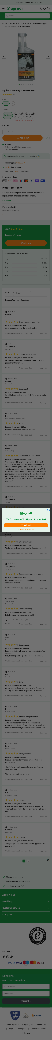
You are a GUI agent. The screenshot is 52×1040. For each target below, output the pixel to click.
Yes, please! (26, 525)
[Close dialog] (48, 510)
